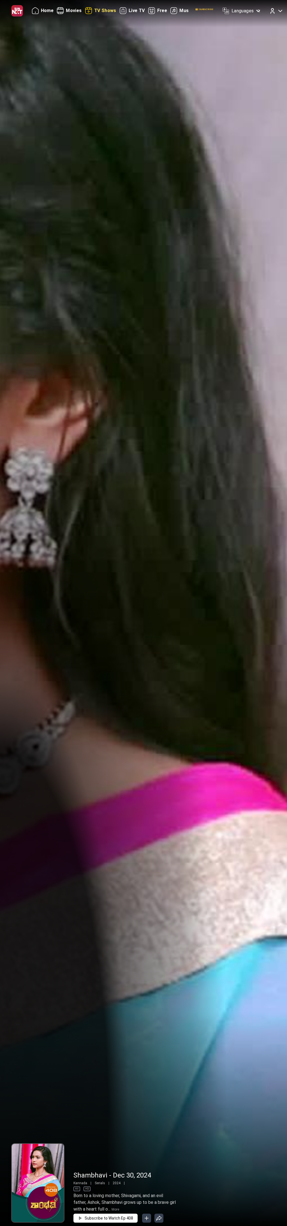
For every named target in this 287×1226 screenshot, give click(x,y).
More (115, 1209)
